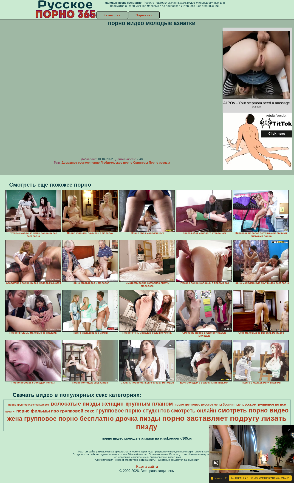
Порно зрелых (159, 162)
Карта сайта (147, 467)
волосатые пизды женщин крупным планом (112, 404)
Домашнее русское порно (81, 162)
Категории (112, 15)
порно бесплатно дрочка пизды (109, 418)
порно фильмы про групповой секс (55, 411)
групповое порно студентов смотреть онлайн (156, 411)
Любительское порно (116, 162)
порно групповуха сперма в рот (28, 404)
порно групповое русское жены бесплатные (207, 404)
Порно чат (144, 15)
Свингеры (140, 162)
